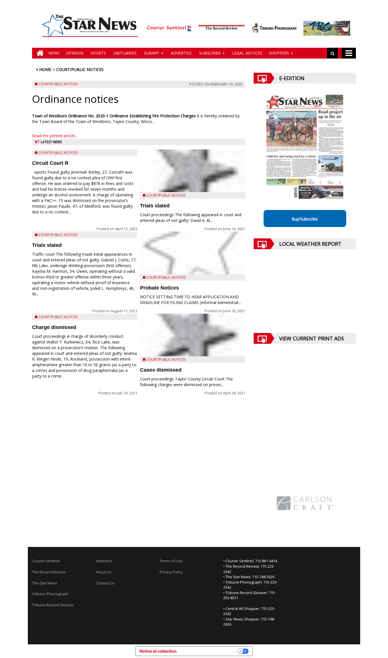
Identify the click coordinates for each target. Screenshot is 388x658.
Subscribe (210, 53)
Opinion (74, 53)
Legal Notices (246, 53)
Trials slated (47, 245)
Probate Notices (159, 288)
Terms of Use (171, 560)
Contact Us (105, 583)
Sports (97, 53)
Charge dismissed (54, 327)
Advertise (181, 53)
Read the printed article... (54, 135)
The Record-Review (48, 571)
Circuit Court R (50, 163)
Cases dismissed (161, 370)
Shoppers (279, 53)
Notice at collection (158, 651)
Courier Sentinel (46, 560)
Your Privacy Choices (209, 651)
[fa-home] (38, 53)
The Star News (44, 583)
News (54, 53)
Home (45, 69)
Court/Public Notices (80, 69)
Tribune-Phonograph (50, 593)
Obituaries (124, 53)
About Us (103, 571)
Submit (151, 53)
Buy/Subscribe (305, 219)
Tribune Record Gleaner (53, 604)
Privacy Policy (171, 571)
